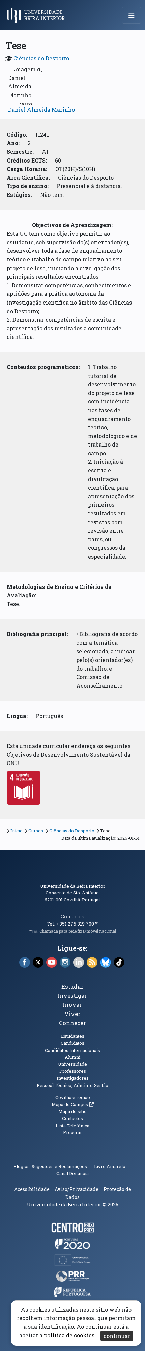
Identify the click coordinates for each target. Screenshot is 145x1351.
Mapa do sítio (72, 1111)
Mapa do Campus (73, 1104)
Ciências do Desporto (41, 58)
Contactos (72, 916)
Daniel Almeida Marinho (41, 109)
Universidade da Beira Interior (72, 886)
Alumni (72, 1057)
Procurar (72, 1132)
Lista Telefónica (72, 1126)
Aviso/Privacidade (76, 1189)
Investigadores (73, 1078)
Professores (72, 1071)
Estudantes (72, 1036)
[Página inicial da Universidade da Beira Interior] (37, 15)
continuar (117, 1335)
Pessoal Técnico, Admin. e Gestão (72, 1085)
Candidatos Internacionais (72, 1050)
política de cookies (69, 1335)
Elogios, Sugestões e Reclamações (50, 1166)
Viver (72, 1014)
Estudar (72, 986)
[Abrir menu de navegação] (131, 15)
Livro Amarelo (110, 1166)
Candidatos (72, 1043)
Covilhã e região (72, 1097)
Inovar (72, 1004)
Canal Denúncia (72, 1173)
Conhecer (72, 1023)
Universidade (72, 1064)
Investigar (72, 995)
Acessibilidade (32, 1189)
